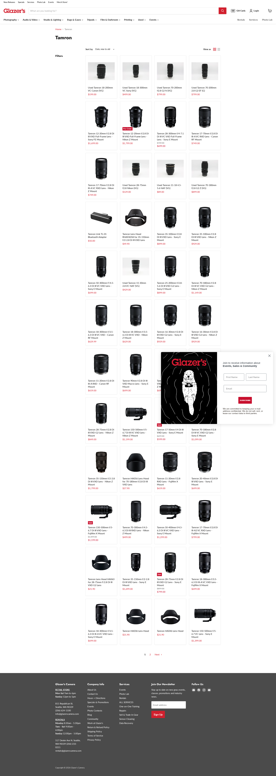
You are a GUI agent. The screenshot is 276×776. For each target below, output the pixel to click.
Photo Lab (41, 2)
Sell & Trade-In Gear (128, 714)
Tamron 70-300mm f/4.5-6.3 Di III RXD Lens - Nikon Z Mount (135, 530)
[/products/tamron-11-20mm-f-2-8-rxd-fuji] (170, 462)
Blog (89, 714)
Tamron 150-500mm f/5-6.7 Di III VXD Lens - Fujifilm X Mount (100, 530)
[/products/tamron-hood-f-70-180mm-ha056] (135, 462)
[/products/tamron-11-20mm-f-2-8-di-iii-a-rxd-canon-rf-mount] (101, 364)
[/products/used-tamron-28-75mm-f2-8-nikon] (135, 168)
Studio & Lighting (53, 19)
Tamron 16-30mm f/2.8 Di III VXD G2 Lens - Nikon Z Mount (204, 334)
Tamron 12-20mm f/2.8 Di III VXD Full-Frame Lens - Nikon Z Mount (135, 136)
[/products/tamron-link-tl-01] (101, 217)
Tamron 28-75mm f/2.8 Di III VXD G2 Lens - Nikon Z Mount (101, 432)
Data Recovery (126, 723)
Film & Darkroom (109, 19)
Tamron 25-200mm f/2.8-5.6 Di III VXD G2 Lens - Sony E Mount (169, 285)
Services (30, 2)
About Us (91, 689)
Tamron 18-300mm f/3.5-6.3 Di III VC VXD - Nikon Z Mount (135, 334)
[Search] (222, 10)
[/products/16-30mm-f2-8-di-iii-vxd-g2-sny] (170, 315)
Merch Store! (62, 2)
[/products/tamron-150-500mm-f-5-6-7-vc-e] (204, 614)
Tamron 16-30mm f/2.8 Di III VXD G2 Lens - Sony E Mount (170, 334)
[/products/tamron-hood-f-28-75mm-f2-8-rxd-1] (101, 562)
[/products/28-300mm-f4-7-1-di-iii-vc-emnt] (170, 117)
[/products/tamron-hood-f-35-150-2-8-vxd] (135, 217)
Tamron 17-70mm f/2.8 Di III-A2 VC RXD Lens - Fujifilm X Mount (204, 530)
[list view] (219, 49)
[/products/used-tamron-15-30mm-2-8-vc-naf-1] (135, 266)
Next (157, 654)
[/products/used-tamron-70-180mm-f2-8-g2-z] (204, 168)
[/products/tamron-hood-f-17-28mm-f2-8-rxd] (170, 614)
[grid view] (215, 49)
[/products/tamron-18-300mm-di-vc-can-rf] (101, 315)
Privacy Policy (94, 739)
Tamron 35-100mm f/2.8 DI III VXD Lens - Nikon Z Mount (203, 237)
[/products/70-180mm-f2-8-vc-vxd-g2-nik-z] (204, 266)
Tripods (91, 19)
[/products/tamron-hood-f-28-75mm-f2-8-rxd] (135, 614)
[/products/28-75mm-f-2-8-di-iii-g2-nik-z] (101, 413)
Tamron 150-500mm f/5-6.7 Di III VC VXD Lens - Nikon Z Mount (134, 432)
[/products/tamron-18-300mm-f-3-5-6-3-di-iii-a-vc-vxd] (101, 614)
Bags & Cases (74, 19)
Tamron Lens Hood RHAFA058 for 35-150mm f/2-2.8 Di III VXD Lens (135, 237)
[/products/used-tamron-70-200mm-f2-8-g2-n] (170, 71)
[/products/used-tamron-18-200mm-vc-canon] (101, 71)
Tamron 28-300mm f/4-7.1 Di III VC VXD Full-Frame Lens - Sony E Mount (170, 136)
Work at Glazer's (95, 723)
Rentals (241, 19)
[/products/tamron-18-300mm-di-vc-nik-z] (135, 315)
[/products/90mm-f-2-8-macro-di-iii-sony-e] (135, 364)
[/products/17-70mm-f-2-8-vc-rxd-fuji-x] (204, 511)
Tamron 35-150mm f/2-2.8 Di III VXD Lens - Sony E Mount (135, 582)
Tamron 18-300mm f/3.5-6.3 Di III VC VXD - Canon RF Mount (101, 334)
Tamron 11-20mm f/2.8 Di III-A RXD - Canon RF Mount (101, 383)
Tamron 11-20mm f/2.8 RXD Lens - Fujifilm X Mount (168, 481)
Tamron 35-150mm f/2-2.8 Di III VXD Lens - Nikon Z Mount (101, 481)
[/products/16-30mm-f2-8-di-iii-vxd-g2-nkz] (204, 315)
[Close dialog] (269, 355)
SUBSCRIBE (245, 400)
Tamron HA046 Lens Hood (170, 630)
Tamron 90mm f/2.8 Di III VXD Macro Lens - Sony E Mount (135, 383)
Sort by (89, 49)
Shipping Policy (94, 731)
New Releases (9, 2)
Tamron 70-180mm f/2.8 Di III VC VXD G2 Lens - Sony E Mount (203, 432)
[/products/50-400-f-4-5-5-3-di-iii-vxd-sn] (170, 511)
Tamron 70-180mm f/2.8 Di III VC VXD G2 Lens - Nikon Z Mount (203, 285)
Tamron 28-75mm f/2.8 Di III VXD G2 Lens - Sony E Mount (170, 582)
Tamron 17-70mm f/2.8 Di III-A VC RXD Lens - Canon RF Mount (204, 136)
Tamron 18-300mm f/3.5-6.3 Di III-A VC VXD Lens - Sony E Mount (101, 633)
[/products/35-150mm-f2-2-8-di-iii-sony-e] (135, 562)
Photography (10, 19)
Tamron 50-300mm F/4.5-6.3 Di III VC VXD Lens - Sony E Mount (101, 285)
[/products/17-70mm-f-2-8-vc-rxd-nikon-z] (101, 168)
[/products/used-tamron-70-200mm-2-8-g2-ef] (204, 71)
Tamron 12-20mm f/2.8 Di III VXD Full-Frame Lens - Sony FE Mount (101, 136)
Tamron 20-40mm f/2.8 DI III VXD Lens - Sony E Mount (204, 481)
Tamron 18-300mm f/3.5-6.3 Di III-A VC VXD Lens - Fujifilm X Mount (204, 582)
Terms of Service (95, 735)
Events (51, 2)
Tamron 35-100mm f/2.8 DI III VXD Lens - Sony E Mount (169, 237)
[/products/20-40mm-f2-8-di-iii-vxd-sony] (204, 462)
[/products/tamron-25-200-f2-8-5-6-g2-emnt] (170, 266)
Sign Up (158, 714)
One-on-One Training (129, 706)
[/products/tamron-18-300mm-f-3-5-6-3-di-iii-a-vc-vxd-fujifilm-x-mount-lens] (204, 562)
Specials (21, 2)
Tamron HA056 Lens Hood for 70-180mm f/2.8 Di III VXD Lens (135, 481)
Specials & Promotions (98, 702)
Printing (128, 19)
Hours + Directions (96, 698)
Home (58, 29)
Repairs (122, 710)
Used (141, 19)
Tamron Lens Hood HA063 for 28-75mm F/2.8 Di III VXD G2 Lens (101, 582)
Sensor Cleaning (127, 719)
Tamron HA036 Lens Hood (135, 630)
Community (92, 719)
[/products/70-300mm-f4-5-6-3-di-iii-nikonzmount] (135, 511)
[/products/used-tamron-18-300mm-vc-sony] (135, 71)
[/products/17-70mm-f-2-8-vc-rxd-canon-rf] (204, 117)
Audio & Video (30, 19)
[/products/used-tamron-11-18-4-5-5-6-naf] (170, 168)
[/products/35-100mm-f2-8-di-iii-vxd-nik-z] (204, 217)
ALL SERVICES (126, 702)
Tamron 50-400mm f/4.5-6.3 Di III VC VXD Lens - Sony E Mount (169, 530)
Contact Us (92, 694)
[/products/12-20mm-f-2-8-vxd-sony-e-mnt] (101, 117)
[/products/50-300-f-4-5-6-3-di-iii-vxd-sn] (101, 266)
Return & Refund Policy (98, 727)
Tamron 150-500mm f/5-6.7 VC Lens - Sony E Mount (203, 633)
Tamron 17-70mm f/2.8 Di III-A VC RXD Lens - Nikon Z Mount (101, 188)
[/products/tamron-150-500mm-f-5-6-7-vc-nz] (135, 413)
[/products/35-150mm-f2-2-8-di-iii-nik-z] (101, 462)
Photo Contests (94, 710)
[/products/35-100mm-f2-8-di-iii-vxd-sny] (170, 217)
